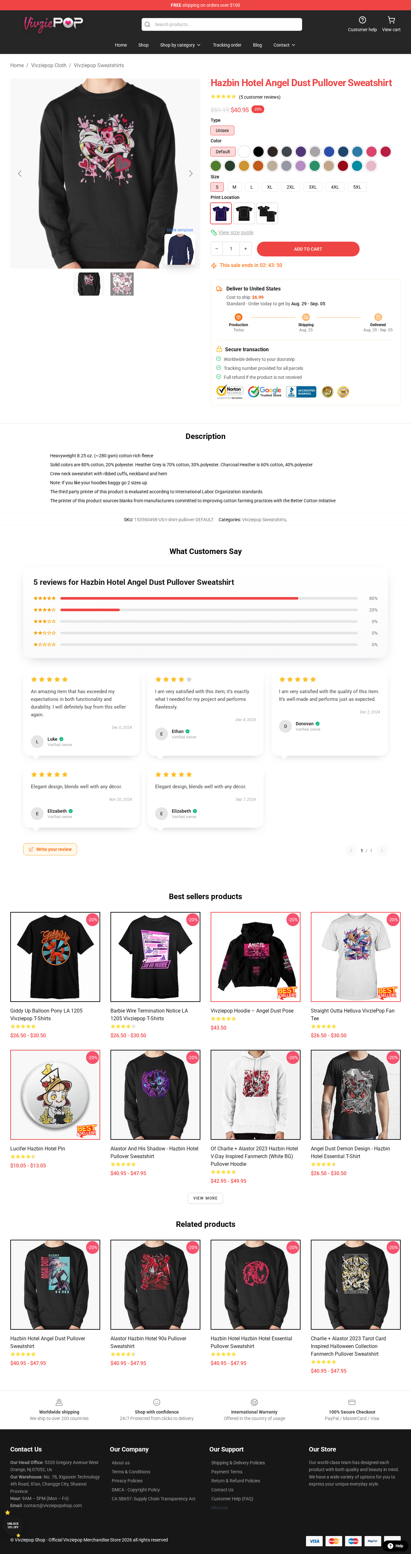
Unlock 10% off (13, 1525)
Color (216, 140)
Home (17, 65)
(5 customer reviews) (260, 97)
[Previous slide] (20, 173)
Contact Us (222, 1489)
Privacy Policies (127, 1480)
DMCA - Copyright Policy (136, 1489)
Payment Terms (226, 1471)
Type (216, 120)
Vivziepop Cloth (48, 65)
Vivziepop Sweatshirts (99, 65)
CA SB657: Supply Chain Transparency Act (154, 1498)
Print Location (225, 197)
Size (215, 176)
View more (205, 1198)
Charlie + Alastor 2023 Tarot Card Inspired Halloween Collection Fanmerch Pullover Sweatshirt (348, 1346)
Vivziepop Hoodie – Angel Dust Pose (252, 1011)
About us (121, 1462)
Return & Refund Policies (235, 1480)
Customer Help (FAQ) (232, 1498)
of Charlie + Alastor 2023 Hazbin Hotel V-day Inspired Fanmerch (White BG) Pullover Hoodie (254, 1156)
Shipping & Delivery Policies (238, 1462)
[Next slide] (190, 173)
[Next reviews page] (382, 850)
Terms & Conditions (131, 1471)
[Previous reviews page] (351, 850)
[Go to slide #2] (122, 284)
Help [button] (399, 1546)
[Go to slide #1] (88, 284)
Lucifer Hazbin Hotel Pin (37, 1149)
